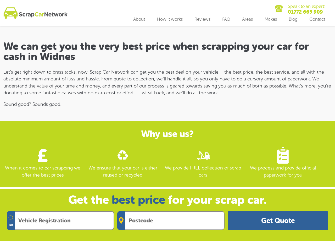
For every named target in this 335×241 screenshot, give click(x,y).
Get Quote (278, 221)
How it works (170, 19)
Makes (271, 19)
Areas (247, 19)
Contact (317, 19)
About (139, 19)
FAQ (226, 19)
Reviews (202, 19)
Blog (293, 19)
